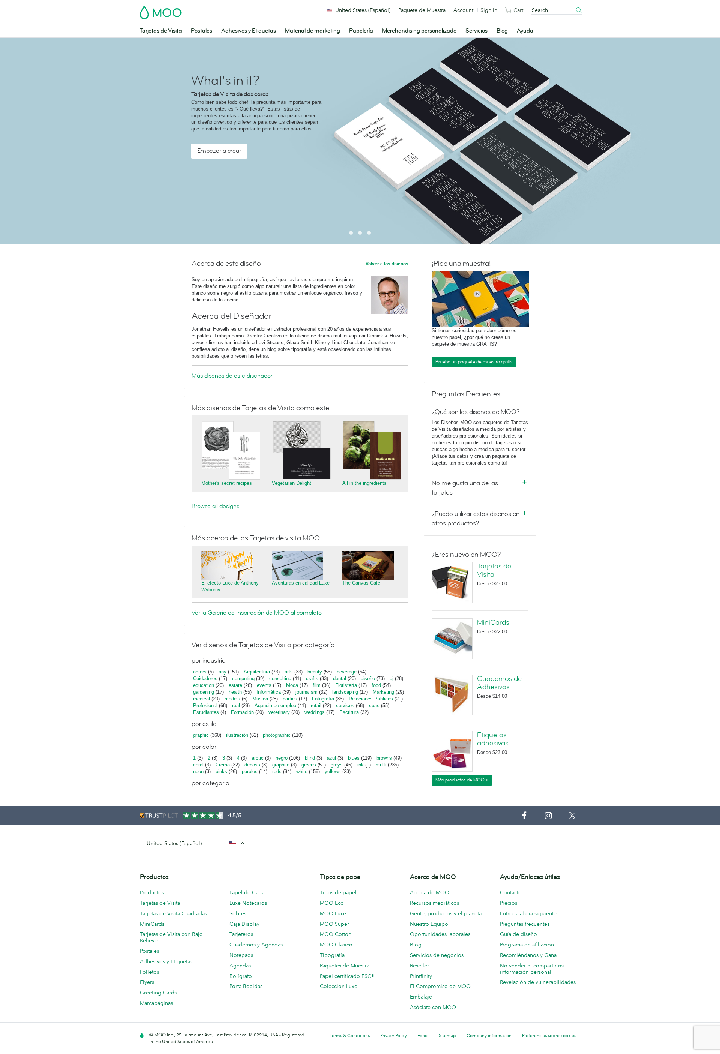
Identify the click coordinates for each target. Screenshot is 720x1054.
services (345, 705)
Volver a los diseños (387, 264)
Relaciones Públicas (371, 699)
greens (309, 765)
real (236, 705)
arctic (258, 758)
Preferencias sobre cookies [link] (549, 1035)
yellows (333, 771)
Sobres (238, 913)
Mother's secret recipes (226, 483)
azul (331, 758)
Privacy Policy (393, 1035)
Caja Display (245, 924)
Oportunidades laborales (440, 934)
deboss (252, 765)
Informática (268, 692)
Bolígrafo (241, 976)
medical (201, 699)
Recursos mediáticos (434, 903)
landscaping (345, 692)
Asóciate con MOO (433, 1007)
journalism (307, 692)
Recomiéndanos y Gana (528, 955)
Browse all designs (215, 506)
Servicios (476, 30)
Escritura (349, 712)
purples (250, 771)
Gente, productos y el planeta (446, 913)
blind (310, 758)
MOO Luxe (333, 913)
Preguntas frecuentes (524, 924)
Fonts (422, 1035)
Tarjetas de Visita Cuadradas (173, 913)
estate (235, 685)
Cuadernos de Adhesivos (499, 682)
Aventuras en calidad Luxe (301, 583)
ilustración (237, 735)
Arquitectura (257, 672)
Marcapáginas (156, 1003)
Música (260, 699)
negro (282, 758)
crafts (312, 678)
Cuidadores (205, 678)
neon (198, 771)
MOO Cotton (335, 934)
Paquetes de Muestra (344, 965)
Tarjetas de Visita (161, 30)
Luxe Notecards (248, 903)
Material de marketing (312, 30)
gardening (203, 692)
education (203, 685)
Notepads (241, 955)
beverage (347, 672)
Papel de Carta (247, 892)
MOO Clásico (336, 944)
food (376, 685)
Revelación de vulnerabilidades (538, 982)
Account (463, 10)
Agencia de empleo (275, 705)
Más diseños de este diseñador (232, 376)
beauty (315, 672)
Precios (508, 903)
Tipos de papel (338, 892)
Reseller (419, 965)
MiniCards (493, 622)
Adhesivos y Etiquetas (248, 30)
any (222, 672)
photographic (277, 735)
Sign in (488, 10)
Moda (292, 685)
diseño (368, 678)
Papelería (361, 30)
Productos (152, 892)
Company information (489, 1035)
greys (337, 765)
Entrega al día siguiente (528, 913)
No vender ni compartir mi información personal (532, 968)
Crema (223, 765)
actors (200, 672)
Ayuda (525, 30)
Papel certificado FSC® (347, 976)
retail (316, 705)
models (232, 699)
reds (277, 771)
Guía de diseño (518, 934)
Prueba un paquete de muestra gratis (473, 362)
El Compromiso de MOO (440, 986)
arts (289, 672)
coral (198, 765)
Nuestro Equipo (429, 924)
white (302, 771)
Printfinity (421, 976)
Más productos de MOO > (461, 780)
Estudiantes (206, 712)
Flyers (147, 982)
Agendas (240, 965)
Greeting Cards (158, 992)
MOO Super (334, 924)
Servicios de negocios (437, 955)
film (317, 685)
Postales (201, 30)
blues (354, 758)
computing (243, 678)
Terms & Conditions (350, 1035)
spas (374, 705)
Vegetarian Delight (291, 483)
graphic (201, 735)
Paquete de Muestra (422, 10)
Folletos (149, 972)
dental (339, 678)
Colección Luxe (338, 986)
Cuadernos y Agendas (256, 944)
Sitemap (447, 1035)
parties (290, 699)
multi (381, 765)
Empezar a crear (219, 151)
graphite (281, 765)
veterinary (279, 712)
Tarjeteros (241, 934)
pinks (221, 771)
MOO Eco (332, 903)
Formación (242, 712)
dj (391, 678)
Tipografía (332, 955)
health (235, 692)
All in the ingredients (364, 483)
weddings (314, 712)
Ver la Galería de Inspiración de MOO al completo (257, 613)
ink (360, 765)
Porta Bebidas (246, 986)
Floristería (346, 685)
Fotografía (323, 699)
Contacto (511, 892)
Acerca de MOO (429, 892)
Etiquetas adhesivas (492, 739)
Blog (502, 30)
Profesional (205, 705)
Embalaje (421, 996)
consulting (280, 678)
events (264, 685)
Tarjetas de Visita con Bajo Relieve (171, 937)
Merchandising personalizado (419, 30)
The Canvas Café (361, 583)
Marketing (383, 692)
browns (384, 758)
